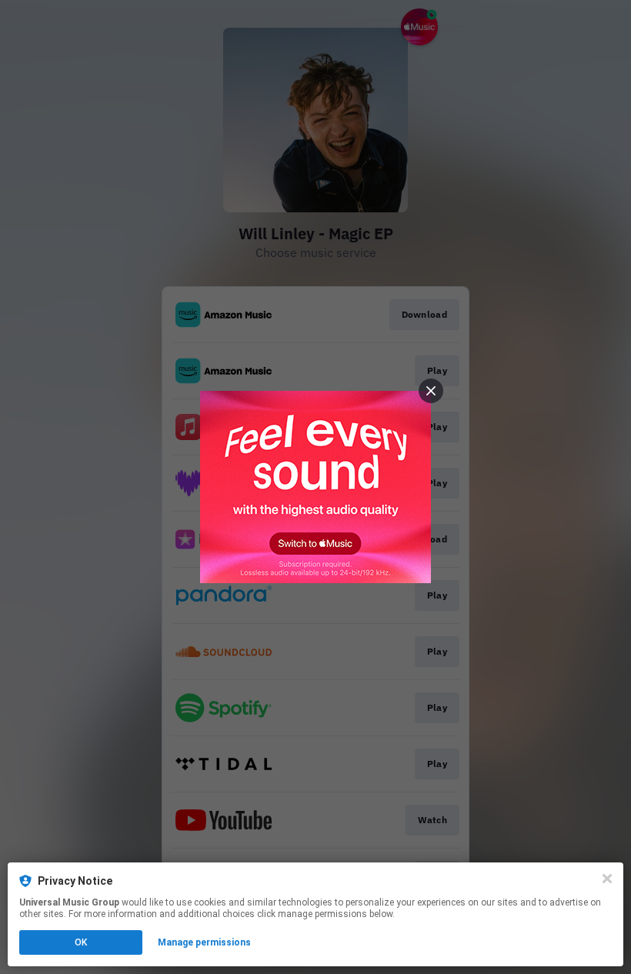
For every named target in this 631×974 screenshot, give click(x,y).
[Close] (607, 878)
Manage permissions (204, 942)
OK (81, 942)
